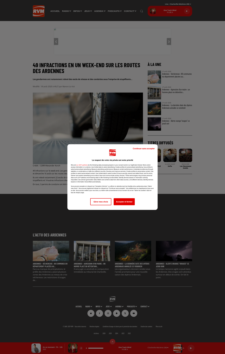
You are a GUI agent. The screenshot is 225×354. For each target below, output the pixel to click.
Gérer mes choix (101, 201)
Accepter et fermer (124, 201)
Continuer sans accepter (144, 148)
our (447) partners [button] (82, 165)
